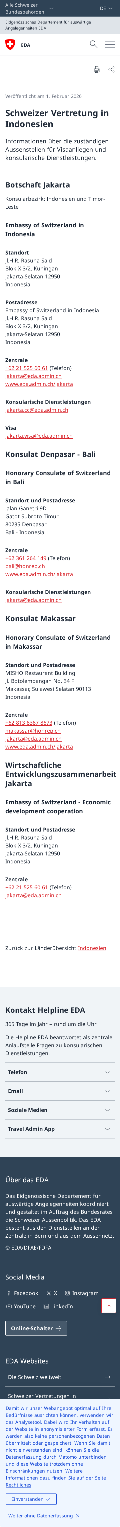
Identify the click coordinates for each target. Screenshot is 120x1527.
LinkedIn (62, 1306)
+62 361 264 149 (25, 558)
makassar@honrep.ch (33, 730)
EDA (25, 45)
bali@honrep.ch (25, 566)
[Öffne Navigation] (110, 44)
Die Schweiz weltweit (34, 1377)
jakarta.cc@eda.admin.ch (36, 409)
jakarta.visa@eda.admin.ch (39, 435)
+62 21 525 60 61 (26, 368)
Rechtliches (18, 1485)
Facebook (26, 1293)
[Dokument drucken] (96, 69)
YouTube (25, 1306)
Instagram (85, 1293)
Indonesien (92, 948)
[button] (108, 1305)
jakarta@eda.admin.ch (33, 376)
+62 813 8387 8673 (28, 722)
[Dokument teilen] (111, 69)
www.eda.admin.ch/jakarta (39, 384)
